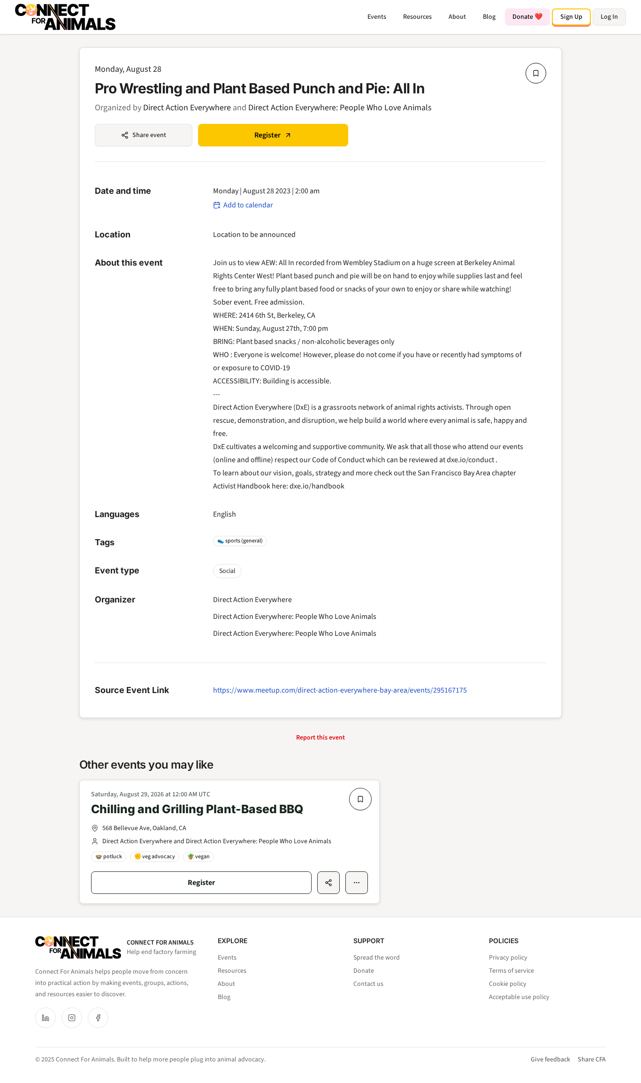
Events (376, 17)
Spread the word (376, 957)
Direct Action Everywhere (187, 108)
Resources (417, 17)
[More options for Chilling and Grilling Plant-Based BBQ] (356, 882)
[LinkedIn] (45, 1017)
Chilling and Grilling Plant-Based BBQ (197, 809)
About (457, 17)
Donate (363, 971)
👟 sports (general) (240, 541)
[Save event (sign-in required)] (536, 73)
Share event (149, 135)
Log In (609, 17)
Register (267, 135)
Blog (489, 17)
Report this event (320, 737)
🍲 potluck (108, 857)
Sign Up (571, 17)
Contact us (368, 984)
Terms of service (511, 971)
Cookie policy (508, 984)
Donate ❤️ (527, 17)
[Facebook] (98, 1017)
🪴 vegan (198, 857)
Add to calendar (248, 205)
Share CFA (592, 1059)
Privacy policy (508, 957)
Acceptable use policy (519, 997)
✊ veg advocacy (154, 857)
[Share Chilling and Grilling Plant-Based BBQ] (328, 882)
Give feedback (550, 1059)
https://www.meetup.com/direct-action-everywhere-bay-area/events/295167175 (340, 690)
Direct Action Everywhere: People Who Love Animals (340, 108)
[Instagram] (71, 1017)
